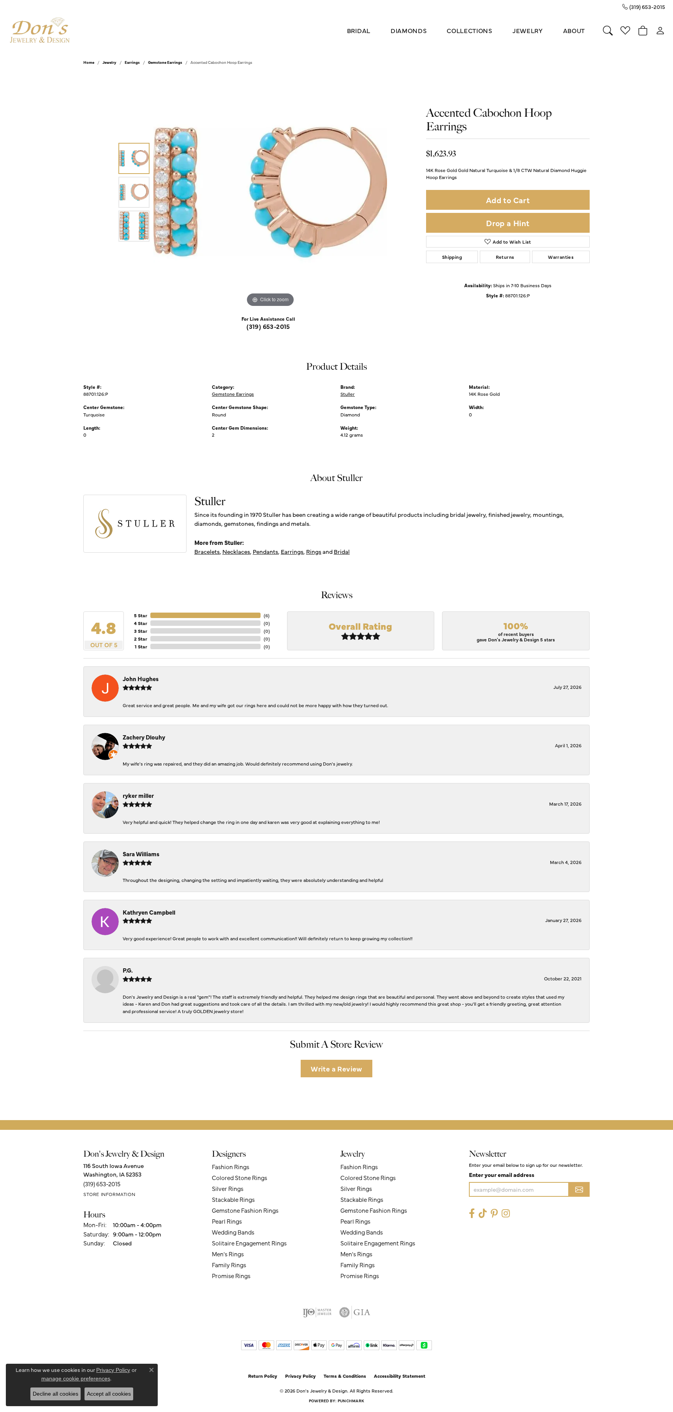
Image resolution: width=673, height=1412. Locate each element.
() (267, 615)
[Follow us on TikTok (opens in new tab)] (483, 1213)
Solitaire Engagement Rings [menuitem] (249, 1243)
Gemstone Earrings (165, 62)
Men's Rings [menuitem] (228, 1254)
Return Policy (262, 1376)
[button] (608, 30)
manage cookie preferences (75, 1378)
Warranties (561, 257)
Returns (505, 257)
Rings (313, 551)
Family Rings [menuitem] (229, 1265)
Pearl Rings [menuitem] (227, 1221)
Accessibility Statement (399, 1376)
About (574, 30)
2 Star (140, 639)
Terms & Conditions (345, 1376)
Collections (469, 30)
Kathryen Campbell (149, 912)
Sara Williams (141, 854)
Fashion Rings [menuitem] (230, 1167)
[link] (643, 6)
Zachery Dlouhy (144, 737)
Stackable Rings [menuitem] (233, 1199)
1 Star (141, 646)
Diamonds (408, 30)
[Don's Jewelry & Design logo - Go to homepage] (40, 30)
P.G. (128, 970)
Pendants (265, 551)
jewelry (109, 62)
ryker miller (138, 795)
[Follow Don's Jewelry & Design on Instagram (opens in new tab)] (506, 1213)
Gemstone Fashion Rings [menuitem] (245, 1210)
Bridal (358, 30)
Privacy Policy (300, 1376)
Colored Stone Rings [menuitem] (239, 1177)
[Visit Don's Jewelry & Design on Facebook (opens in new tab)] (472, 1213)
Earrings (132, 62)
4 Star (140, 623)
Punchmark (351, 1400)
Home (88, 62)
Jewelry (528, 30)
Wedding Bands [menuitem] (233, 1232)
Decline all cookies (55, 1394)
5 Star (140, 615)
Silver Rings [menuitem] (227, 1188)
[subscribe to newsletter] (579, 1189)
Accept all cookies (109, 1394)
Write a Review (336, 1068)
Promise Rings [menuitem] (231, 1276)
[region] (270, 192)
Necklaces (236, 551)
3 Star (140, 631)
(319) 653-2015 (268, 326)
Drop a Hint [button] (507, 223)
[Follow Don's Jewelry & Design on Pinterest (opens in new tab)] (494, 1213)
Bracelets (207, 551)
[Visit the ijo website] (317, 1312)
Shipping (452, 257)
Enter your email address (501, 1174)
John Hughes (141, 678)
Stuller (347, 393)
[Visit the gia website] (354, 1312)
